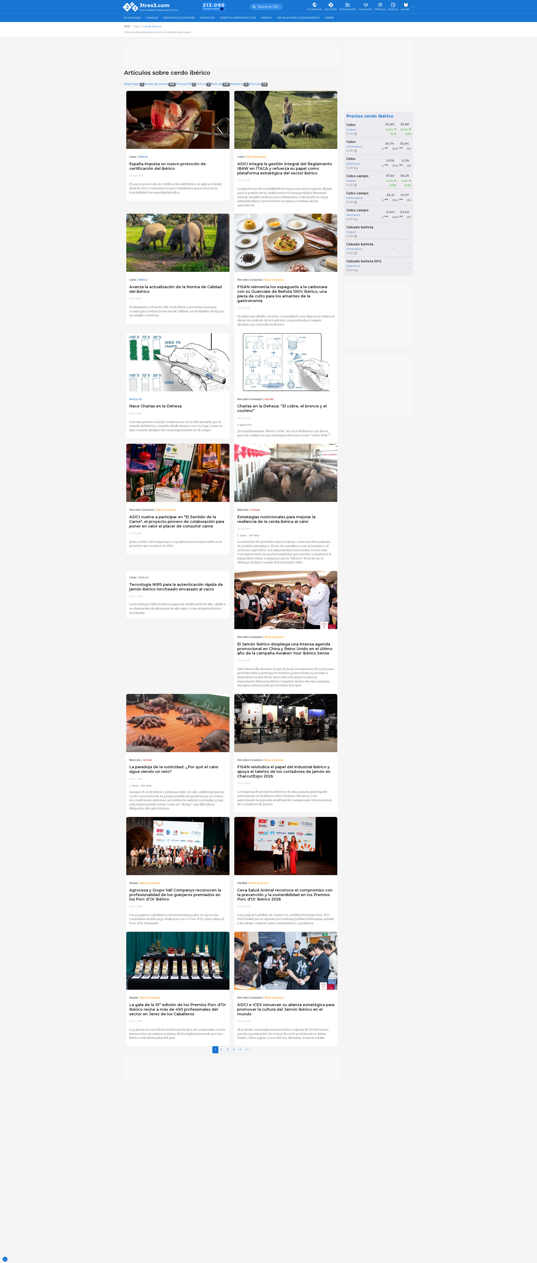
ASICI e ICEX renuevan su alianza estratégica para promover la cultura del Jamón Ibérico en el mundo (285, 1009)
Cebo (351, 125)
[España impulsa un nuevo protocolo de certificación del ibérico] (178, 120)
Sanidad (152, 17)
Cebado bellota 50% (363, 261)
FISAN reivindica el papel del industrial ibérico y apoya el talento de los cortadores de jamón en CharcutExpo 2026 (284, 771)
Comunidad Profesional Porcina (158, 10)
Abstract (144, 577)
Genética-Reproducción (237, 17)
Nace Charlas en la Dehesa (155, 406)
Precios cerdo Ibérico (370, 116)
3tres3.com (154, 5)
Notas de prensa (159, 84)
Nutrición (207, 17)
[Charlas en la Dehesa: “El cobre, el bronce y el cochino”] (286, 362)
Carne (329, 17)
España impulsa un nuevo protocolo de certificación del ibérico (167, 166)
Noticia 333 (135, 399)
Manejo (266, 17)
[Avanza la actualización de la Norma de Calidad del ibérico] (178, 243)
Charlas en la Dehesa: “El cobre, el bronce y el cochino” (282, 408)
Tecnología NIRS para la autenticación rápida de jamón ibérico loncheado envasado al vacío (176, 587)
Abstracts (239, 84)
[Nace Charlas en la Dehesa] (178, 362)
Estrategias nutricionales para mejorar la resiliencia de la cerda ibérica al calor (276, 519)
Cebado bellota (359, 227)
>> (247, 1049)
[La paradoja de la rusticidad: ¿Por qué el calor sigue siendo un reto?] (178, 723)
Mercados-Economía (179, 17)
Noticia (143, 156)
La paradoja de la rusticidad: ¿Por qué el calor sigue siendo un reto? (174, 769)
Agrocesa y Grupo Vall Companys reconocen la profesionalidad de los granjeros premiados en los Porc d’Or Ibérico (175, 895)
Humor (202, 84)
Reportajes (133, 84)
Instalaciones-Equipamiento (298, 17)
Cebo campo (357, 176)
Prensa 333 (185, 84)
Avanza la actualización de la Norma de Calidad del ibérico (175, 289)
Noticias (219, 84)
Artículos (257, 84)
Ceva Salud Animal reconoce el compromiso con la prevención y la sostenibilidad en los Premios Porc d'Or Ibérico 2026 (284, 895)
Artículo (269, 399)
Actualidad (132, 17)
